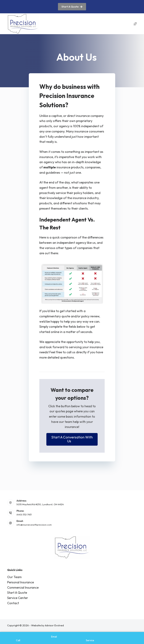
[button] (72, 439)
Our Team (14, 577)
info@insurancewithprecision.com (34, 524)
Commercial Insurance (23, 587)
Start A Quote (70, 6)
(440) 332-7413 (24, 514)
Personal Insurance (20, 582)
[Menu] (135, 23)
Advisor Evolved (54, 625)
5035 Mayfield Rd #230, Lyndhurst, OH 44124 (40, 504)
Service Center (17, 598)
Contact (13, 603)
